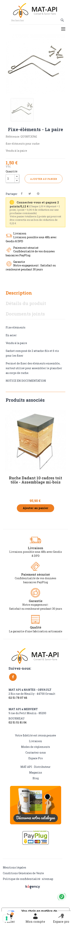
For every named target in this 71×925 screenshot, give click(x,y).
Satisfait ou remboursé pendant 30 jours (35, 608)
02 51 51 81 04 (18, 722)
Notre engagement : (35, 604)
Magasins (35, 772)
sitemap (47, 879)
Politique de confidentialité (21, 879)
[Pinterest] (38, 193)
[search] (62, 20)
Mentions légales (14, 867)
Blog (36, 778)
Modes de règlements (35, 747)
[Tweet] (30, 193)
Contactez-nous (35, 752)
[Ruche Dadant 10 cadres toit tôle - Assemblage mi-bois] (35, 441)
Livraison (35, 741)
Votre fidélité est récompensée (35, 735)
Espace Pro (35, 758)
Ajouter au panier (43, 178)
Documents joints (25, 314)
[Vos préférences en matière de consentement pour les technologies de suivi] (6, 918)
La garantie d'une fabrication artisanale (35, 631)
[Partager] (21, 193)
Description (19, 293)
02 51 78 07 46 (18, 697)
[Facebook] (13, 677)
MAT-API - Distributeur (35, 767)
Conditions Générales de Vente (23, 873)
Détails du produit (26, 303)
